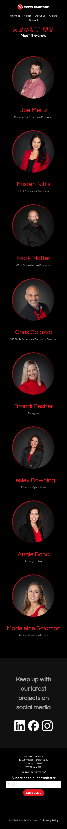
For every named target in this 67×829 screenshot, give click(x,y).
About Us (40, 16)
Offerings (15, 16)
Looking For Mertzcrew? (33, 772)
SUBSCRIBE (33, 792)
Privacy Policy (50, 820)
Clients (53, 16)
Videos (27, 16)
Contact (33, 20)
